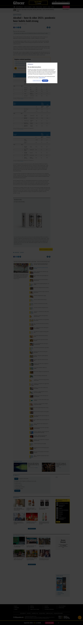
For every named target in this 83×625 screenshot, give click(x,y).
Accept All (45, 80)
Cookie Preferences (37, 80)
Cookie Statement (42, 77)
